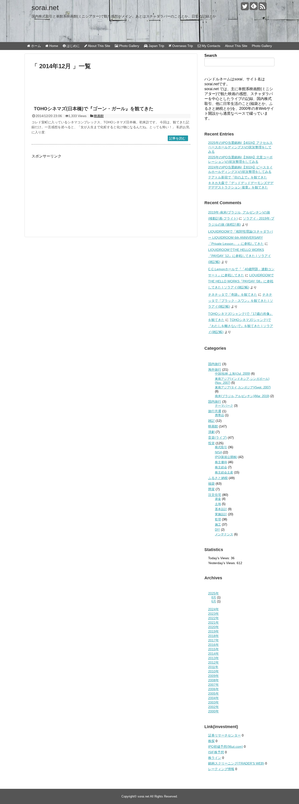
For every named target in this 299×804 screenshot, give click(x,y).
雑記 (211, 421)
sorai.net (45, 7)
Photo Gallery (262, 46)
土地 (218, 504)
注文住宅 (214, 495)
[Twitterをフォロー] (245, 8)
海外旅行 (214, 369)
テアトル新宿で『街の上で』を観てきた (237, 177)
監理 (218, 519)
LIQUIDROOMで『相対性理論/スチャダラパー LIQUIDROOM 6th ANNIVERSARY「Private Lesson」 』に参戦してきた (240, 237)
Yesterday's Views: (222, 563)
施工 (218, 524)
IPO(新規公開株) (226, 457)
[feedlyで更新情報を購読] (253, 8)
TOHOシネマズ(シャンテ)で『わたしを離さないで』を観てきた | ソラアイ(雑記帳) (240, 326)
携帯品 (219, 415)
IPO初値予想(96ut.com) (225, 746)
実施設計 (221, 514)
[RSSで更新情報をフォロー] (262, 8)
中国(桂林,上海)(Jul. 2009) (232, 373)
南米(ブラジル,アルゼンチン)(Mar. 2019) (242, 396)
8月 (213, 597)
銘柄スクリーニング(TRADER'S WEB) (236, 763)
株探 (211, 741)
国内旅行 (214, 364)
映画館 (99, 116)
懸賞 (211, 489)
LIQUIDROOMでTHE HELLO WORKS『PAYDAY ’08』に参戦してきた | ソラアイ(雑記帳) (241, 281)
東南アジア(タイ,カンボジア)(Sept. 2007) (243, 387)
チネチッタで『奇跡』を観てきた (232, 294)
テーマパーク (224, 405)
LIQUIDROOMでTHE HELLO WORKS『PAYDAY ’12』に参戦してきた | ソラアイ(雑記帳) (239, 256)
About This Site (236, 46)
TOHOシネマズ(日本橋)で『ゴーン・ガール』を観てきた (93, 108)
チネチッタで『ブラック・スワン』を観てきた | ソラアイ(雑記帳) (240, 301)
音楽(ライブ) (217, 437)
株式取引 (221, 447)
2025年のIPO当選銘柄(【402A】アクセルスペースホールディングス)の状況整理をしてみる (240, 147)
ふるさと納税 (218, 478)
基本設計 (221, 509)
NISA (218, 452)
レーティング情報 (221, 769)
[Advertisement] (111, 89)
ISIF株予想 (216, 752)
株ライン (214, 758)
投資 (211, 443)
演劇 (211, 432)
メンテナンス (224, 534)
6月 (213, 601)
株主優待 (221, 462)
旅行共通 (214, 411)
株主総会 (221, 467)
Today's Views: (219, 558)
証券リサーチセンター (224, 735)
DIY (217, 529)
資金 (218, 499)
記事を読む (177, 138)
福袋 (211, 483)
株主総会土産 (224, 472)
